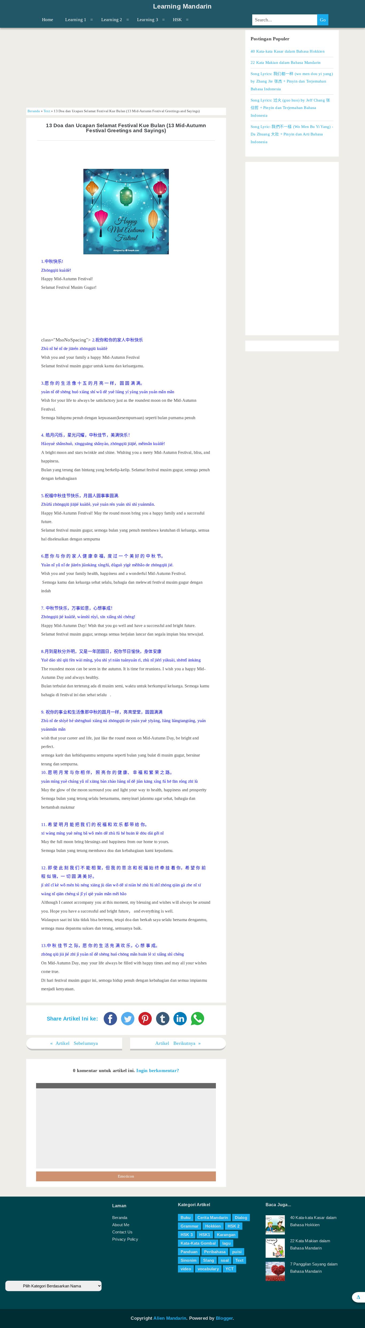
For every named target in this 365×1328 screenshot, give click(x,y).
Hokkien (213, 1226)
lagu (226, 1243)
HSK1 (204, 1234)
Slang (208, 1260)
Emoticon (126, 1176)
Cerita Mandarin (212, 1217)
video (186, 1269)
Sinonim (188, 1260)
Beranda (34, 111)
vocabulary (208, 1269)
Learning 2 (111, 19)
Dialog (241, 1217)
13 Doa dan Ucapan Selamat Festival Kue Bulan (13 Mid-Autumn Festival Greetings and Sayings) (126, 128)
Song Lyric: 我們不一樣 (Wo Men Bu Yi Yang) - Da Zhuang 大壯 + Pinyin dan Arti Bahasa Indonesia (292, 134)
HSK (177, 19)
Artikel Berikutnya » (178, 1043)
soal (225, 1260)
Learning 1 (75, 19)
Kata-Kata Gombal (198, 1243)
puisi (237, 1251)
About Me (121, 1224)
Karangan (226, 1234)
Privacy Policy (125, 1239)
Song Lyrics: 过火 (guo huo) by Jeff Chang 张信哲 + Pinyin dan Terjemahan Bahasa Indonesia (290, 108)
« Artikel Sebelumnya (74, 1043)
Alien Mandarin (169, 1318)
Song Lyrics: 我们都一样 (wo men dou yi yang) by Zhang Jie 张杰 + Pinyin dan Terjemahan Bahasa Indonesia (292, 81)
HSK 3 (187, 1234)
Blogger (224, 1318)
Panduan (189, 1251)
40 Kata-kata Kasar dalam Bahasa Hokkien (288, 51)
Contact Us (122, 1232)
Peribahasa (215, 1251)
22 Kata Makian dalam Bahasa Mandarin (286, 62)
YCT (230, 1269)
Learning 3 (147, 19)
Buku (186, 1217)
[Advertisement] (126, 67)
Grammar (190, 1226)
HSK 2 (234, 1226)
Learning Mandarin (182, 6)
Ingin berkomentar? (157, 1070)
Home (47, 19)
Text (47, 111)
